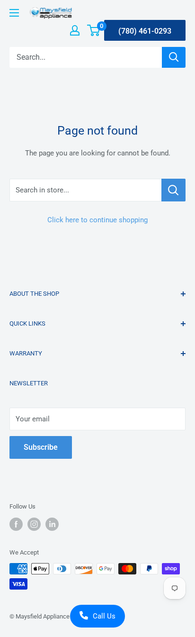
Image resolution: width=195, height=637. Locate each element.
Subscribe (41, 447)
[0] (94, 30)
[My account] (75, 30)
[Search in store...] (173, 190)
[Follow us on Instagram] (34, 524)
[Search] (174, 57)
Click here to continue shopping (97, 220)
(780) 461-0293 (144, 31)
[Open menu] (14, 13)
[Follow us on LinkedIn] (52, 524)
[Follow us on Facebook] (16, 524)
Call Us (104, 616)
